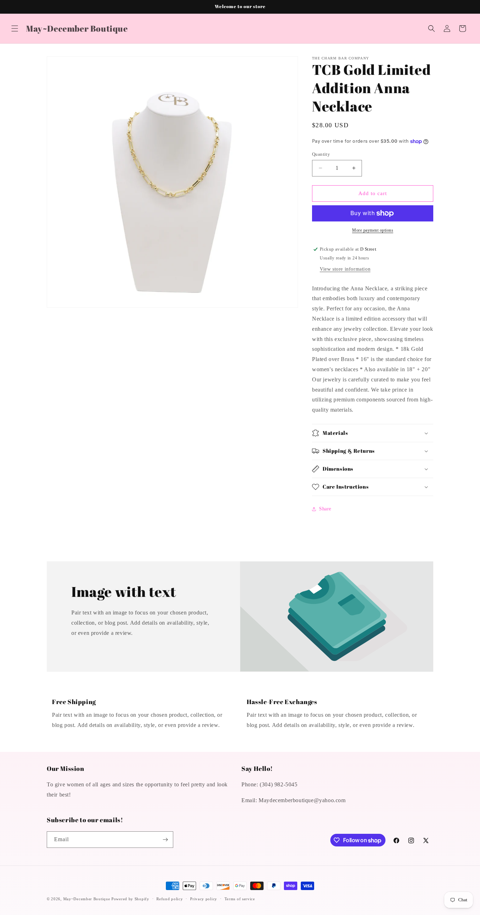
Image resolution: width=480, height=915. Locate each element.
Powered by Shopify (130, 899)
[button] (14, 28)
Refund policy (169, 899)
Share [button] (325, 508)
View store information (345, 269)
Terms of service (240, 899)
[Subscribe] (165, 839)
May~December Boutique (86, 899)
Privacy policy (203, 899)
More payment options (372, 230)
